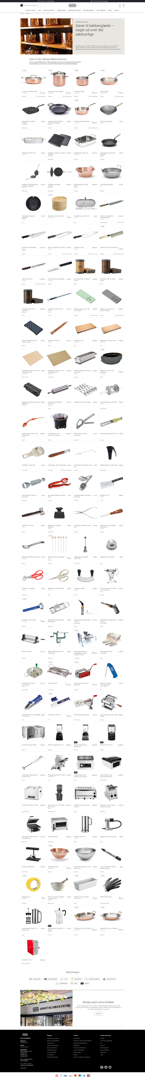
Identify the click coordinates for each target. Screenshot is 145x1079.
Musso (23, 750)
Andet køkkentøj (101, 10)
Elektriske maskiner (88, 10)
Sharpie (102, 871)
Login (101, 1054)
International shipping (52, 1057)
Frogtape (24, 903)
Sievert (75, 626)
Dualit (75, 811)
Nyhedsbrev (77, 1045)
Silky (49, 594)
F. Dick (49, 315)
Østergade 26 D (24, 1042)
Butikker (98, 1013)
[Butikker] (46, 1008)
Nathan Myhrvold (26, 963)
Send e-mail (23, 1068)
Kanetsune (24, 594)
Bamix (23, 780)
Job (101, 1043)
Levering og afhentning (52, 1045)
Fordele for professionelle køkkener (83, 1040)
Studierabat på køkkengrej (80, 1043)
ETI (101, 689)
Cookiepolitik (50, 1054)
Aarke (75, 841)
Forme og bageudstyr (49, 10)
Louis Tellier (24, 470)
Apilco (75, 903)
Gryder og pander (30, 10)
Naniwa (76, 315)
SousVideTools (103, 780)
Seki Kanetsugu (103, 222)
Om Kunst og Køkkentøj (106, 1040)
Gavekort (116, 10)
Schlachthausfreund (105, 903)
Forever (50, 934)
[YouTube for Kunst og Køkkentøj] (106, 1067)
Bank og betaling (104, 1050)
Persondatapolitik (51, 1052)
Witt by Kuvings (51, 811)
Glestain (24, 254)
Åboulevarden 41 (24, 1047)
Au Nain (102, 532)
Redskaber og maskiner (74, 10)
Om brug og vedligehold (79, 1047)
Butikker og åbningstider (53, 1040)
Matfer (101, 377)
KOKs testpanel (77, 1052)
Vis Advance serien (95, 315)
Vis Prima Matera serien (42, 96)
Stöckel (23, 626)
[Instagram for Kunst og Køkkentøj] (109, 1067)
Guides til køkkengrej (79, 1050)
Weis (75, 222)
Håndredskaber (61, 10)
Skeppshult (24, 127)
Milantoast (102, 811)
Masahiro (102, 254)
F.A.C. (49, 780)
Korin (49, 345)
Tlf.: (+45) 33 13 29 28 (25, 1063)
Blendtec (50, 750)
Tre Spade (76, 689)
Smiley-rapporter (104, 1047)
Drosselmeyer (103, 470)
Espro (23, 934)
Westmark (76, 440)
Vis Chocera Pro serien (120, 315)
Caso (75, 780)
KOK (75, 345)
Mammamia (77, 719)
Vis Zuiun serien (121, 222)
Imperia (102, 719)
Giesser (49, 284)
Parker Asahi (25, 377)
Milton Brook (51, 903)
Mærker (76, 1054)
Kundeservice (50, 1043)
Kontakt (102, 1038)
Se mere (52, 1)
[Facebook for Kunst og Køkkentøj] (102, 1067)
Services (102, 1045)
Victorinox (50, 470)
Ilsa (23, 222)
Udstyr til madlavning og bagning (82, 1057)
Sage (101, 841)
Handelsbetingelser (52, 1050)
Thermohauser (103, 408)
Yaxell (23, 284)
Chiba (101, 658)
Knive (39, 10)
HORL (75, 284)
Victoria (50, 127)
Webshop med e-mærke (53, 1038)
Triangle (76, 470)
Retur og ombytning (52, 1047)
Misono (49, 254)
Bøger (109, 10)
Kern (23, 719)
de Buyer (24, 96)
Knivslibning (77, 1038)
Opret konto (103, 1052)
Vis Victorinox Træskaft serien (67, 470)
